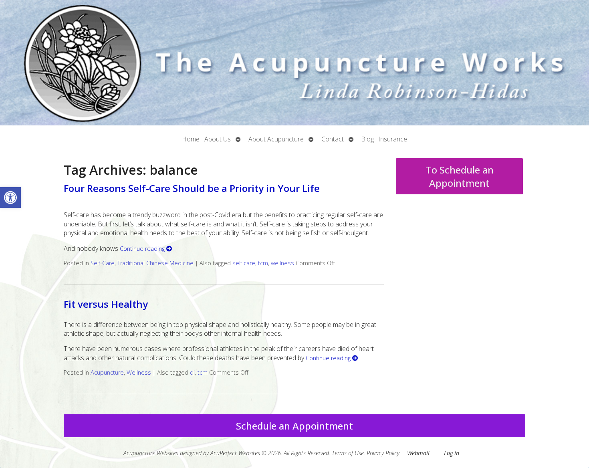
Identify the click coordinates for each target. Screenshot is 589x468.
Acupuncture (107, 372)
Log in (451, 453)
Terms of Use (348, 453)
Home (191, 139)
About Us (217, 139)
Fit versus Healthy (106, 304)
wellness (282, 263)
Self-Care (103, 263)
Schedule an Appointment (294, 425)
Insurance (393, 139)
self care (243, 263)
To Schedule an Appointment (460, 176)
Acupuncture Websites (150, 453)
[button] (10, 197)
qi (192, 372)
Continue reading (143, 248)
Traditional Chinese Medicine (155, 263)
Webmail (418, 453)
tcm (263, 263)
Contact (332, 139)
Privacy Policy (383, 453)
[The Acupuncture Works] (294, 62)
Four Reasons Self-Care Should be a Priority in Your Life (192, 188)
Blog (367, 139)
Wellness (139, 372)
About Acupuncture (276, 139)
